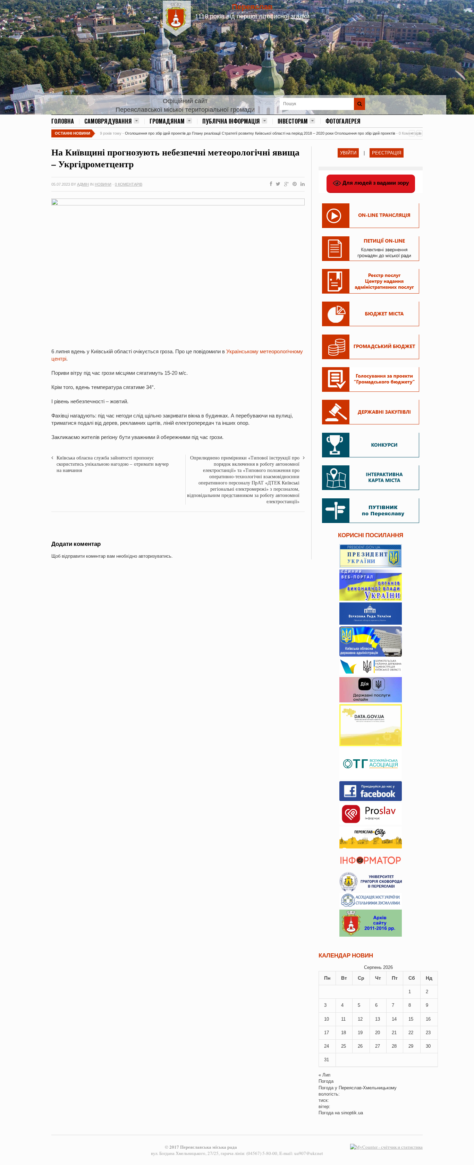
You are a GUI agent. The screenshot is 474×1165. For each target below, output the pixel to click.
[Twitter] (276, 184)
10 (326, 1019)
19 (360, 1032)
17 (326, 1032)
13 (377, 1019)
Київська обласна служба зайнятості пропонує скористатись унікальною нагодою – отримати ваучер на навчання (113, 463)
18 (343, 1032)
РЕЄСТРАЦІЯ (386, 152)
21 (394, 1032)
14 (394, 1019)
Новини (103, 184)
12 (360, 1019)
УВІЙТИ (348, 152)
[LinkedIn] (301, 184)
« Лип (324, 1075)
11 (343, 1019)
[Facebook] (269, 184)
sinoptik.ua (352, 1112)
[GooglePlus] (285, 184)
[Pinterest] (293, 184)
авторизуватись (154, 556)
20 (377, 1032)
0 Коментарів (128, 184)
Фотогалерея (343, 121)
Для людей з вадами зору (375, 183)
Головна (62, 121)
